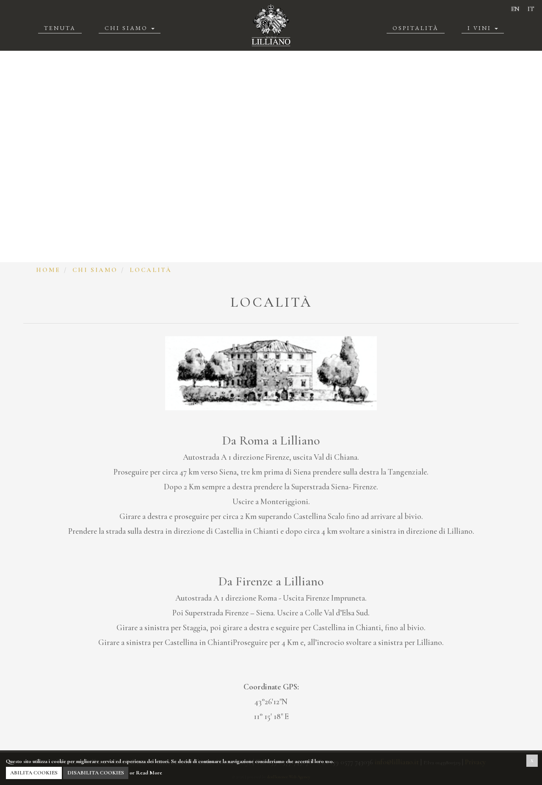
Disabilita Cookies (95, 772)
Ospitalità (416, 28)
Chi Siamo (127, 28)
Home (48, 270)
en (515, 9)
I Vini (480, 28)
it (531, 9)
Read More (149, 772)
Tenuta (60, 28)
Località (151, 270)
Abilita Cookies (34, 772)
